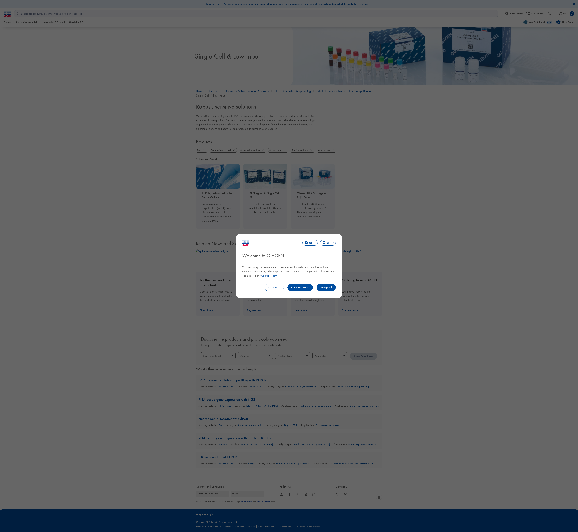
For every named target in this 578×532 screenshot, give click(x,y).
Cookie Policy (269, 275)
